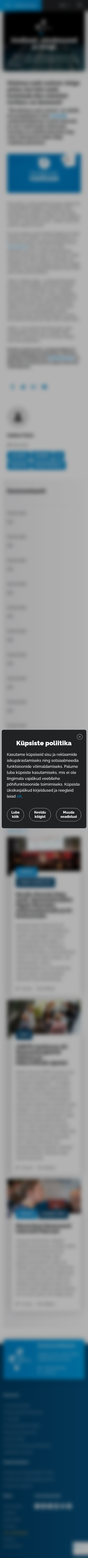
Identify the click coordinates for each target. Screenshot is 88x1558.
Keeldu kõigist (40, 815)
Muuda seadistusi (68, 815)
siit (19, 796)
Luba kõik (15, 815)
